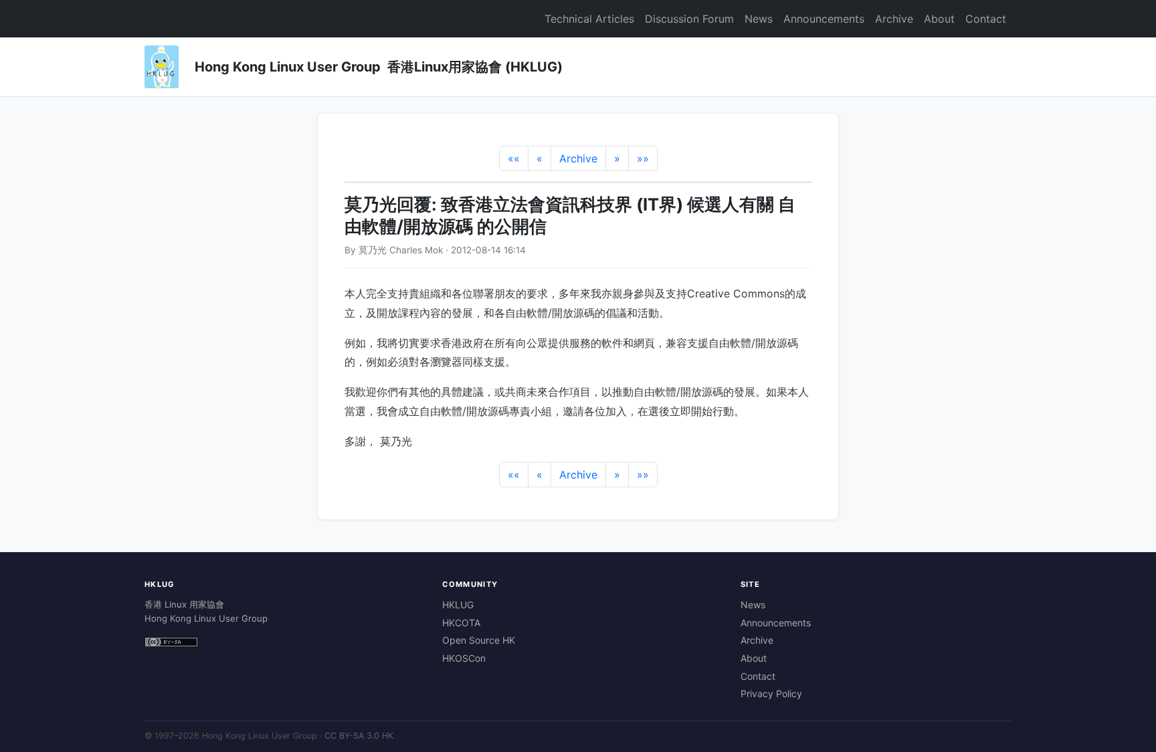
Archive (894, 18)
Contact (985, 18)
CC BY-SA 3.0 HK (358, 736)
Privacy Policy (771, 693)
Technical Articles (589, 18)
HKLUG (458, 604)
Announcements (823, 18)
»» (643, 158)
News (759, 18)
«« (514, 158)
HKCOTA (461, 622)
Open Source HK (478, 640)
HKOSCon (464, 658)
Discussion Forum (689, 18)
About (939, 18)
